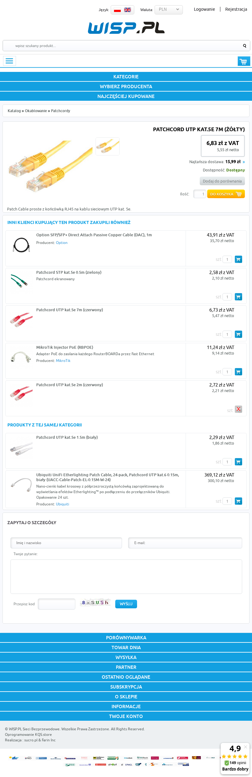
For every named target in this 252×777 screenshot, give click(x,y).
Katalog (14, 110)
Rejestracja (236, 9)
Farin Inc (49, 740)
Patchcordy (60, 110)
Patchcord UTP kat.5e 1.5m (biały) (67, 437)
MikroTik (63, 360)
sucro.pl (30, 740)
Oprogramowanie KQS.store (28, 734)
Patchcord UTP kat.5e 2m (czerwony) (69, 384)
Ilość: (184, 193)
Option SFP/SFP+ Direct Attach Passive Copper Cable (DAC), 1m (94, 234)
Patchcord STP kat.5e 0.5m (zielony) (68, 272)
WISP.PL (126, 28)
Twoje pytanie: (26, 553)
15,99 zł (233, 162)
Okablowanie (36, 110)
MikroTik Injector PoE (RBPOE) (64, 347)
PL (117, 9)
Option (62, 242)
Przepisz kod (24, 604)
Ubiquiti (62, 504)
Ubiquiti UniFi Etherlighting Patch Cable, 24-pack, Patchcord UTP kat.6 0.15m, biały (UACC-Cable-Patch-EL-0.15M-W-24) (107, 477)
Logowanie (204, 9)
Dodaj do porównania (222, 181)
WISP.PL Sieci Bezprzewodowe (34, 729)
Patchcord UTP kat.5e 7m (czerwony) (69, 309)
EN (127, 9)
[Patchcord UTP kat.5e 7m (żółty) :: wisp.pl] (50, 197)
